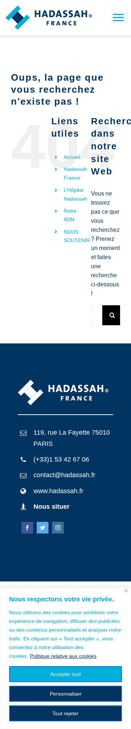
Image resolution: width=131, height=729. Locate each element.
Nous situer (51, 506)
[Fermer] (126, 590)
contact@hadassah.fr (64, 475)
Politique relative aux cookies (63, 656)
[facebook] (27, 527)
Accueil (72, 157)
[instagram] (58, 527)
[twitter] (42, 527)
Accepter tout (65, 674)
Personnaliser (66, 694)
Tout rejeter (65, 713)
